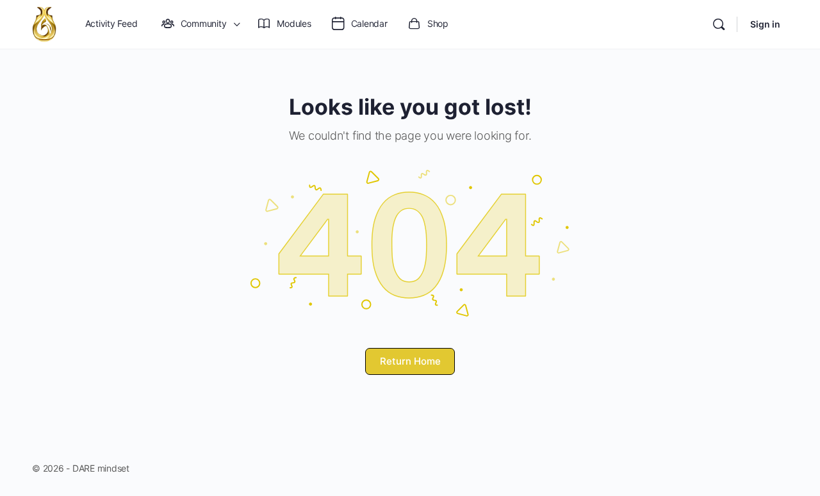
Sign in (765, 24)
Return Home (410, 361)
